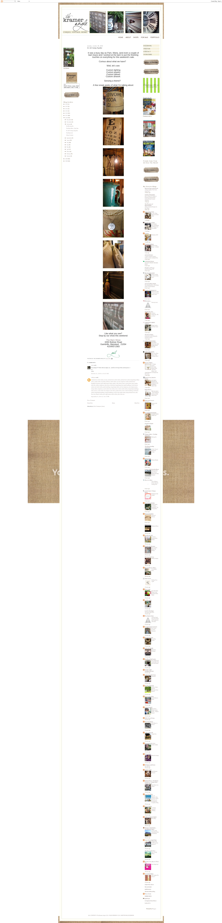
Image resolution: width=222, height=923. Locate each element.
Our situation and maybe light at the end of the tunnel (155, 662)
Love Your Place (149, 794)
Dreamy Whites (148, 362)
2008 (66, 161)
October (69, 124)
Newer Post (90, 403)
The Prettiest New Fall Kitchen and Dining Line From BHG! (155, 226)
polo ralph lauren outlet (106, 383)
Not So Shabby (148, 806)
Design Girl (147, 754)
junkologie (147, 898)
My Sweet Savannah (150, 273)
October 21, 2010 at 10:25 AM (100, 373)
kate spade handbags (126, 385)
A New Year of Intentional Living (154, 450)
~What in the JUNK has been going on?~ (154, 843)
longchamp (133, 380)
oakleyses (93, 377)
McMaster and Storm (150, 765)
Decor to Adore (148, 480)
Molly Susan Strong (149, 718)
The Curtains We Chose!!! (155, 875)
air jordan (103, 381)
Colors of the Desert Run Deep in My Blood (155, 832)
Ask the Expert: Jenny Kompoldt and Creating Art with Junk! (154, 619)
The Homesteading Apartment (149, 446)
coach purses (128, 383)
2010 (66, 117)
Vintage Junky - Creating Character (151, 434)
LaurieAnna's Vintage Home (150, 491)
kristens (147, 233)
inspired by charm (149, 884)
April (68, 149)
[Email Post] (111, 358)
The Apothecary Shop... (150, 567)
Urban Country (69, 135)
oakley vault (115, 383)
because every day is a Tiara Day (152, 862)
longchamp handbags (133, 389)
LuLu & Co (147, 903)
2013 (66, 111)
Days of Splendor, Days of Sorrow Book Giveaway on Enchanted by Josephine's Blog (154, 799)
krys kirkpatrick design (150, 412)
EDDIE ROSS (148, 896)
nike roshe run (121, 394)
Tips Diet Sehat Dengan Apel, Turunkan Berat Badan (154, 593)
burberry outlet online (111, 381)
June (68, 144)
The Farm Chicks (149, 334)
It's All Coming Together (72, 130)
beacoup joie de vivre (150, 743)
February (69, 153)
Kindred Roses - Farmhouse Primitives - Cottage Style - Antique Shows (151, 782)
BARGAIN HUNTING (150, 341)
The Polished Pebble (150, 503)
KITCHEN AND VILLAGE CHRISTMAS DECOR (155, 344)
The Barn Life (69, 133)
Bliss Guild (147, 589)
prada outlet (98, 381)
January (69, 156)
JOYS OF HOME (149, 648)
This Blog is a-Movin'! (154, 723)
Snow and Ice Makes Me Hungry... (154, 549)
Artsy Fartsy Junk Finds (151, 840)
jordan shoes (119, 390)
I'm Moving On (69, 126)
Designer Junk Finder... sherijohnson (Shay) (150, 828)
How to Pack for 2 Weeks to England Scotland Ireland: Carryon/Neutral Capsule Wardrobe (151, 198)
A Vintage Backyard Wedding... (153, 809)
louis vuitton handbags (127, 390)
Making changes (154, 558)
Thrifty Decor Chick (150, 222)
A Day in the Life (149, 732)
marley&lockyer (149, 255)
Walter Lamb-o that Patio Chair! (154, 326)
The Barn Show (113, 340)
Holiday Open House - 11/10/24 (155, 246)
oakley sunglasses (100, 385)
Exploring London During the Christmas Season (151, 336)
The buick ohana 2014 (149, 612)
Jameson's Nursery (153, 516)
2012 (66, 113)
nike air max (122, 383)
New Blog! (153, 818)
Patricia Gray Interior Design (150, 378)
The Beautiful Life (149, 685)
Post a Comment (91, 400)
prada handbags (106, 387)
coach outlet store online (109, 389)
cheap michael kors (130, 392)
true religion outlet (97, 394)
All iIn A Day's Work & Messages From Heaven (154, 689)
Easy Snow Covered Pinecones (153, 629)
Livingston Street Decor (150, 900)
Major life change (155, 755)
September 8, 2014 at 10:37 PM (100, 396)
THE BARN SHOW (149, 352)
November (69, 122)
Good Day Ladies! (153, 639)
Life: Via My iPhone (154, 852)
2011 (66, 115)
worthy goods (148, 600)
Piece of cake (148, 894)
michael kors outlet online (97, 380)
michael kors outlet (125, 380)
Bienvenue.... (148, 301)
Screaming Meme (149, 874)
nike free (93, 385)
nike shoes (107, 385)
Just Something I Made (150, 283)
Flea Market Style (149, 616)
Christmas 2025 (154, 234)
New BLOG (147, 766)
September (69, 138)
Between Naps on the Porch (151, 188)
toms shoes (112, 390)
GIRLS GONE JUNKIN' (151, 817)
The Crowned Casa (149, 557)
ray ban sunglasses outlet (123, 381)
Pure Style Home (149, 721)
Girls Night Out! (154, 864)
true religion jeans (133, 387)
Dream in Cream (149, 637)
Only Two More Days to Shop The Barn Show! (154, 355)
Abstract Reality (154, 460)
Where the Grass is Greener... (149, 401)
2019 (66, 104)
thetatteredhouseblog (150, 891)
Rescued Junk (148, 887)
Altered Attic (148, 458)
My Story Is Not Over (150, 851)
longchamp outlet (115, 387)
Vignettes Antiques (149, 244)
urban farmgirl (148, 707)
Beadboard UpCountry (150, 659)
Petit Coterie (148, 578)
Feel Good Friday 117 (149, 269)
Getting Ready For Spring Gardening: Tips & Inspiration (154, 506)
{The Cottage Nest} (149, 212)
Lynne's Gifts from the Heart (152, 469)
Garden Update (154, 744)
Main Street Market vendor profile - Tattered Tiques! (154, 711)
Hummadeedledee (149, 514)
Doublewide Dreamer (150, 546)
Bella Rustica (148, 389)
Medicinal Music (154, 526)
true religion (107, 390)
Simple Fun (153, 734)
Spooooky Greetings (153, 650)
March (68, 151)
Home (113, 403)
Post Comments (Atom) (99, 406)
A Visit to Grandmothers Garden (154, 538)
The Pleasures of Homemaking (149, 204)
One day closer (154, 302)
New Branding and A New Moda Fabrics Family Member (152, 285)
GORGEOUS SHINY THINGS (150, 323)
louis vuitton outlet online (121, 389)
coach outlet (100, 390)
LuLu (92, 365)
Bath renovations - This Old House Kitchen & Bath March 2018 (155, 393)
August (68, 140)
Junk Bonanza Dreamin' (154, 772)
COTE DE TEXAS (149, 261)
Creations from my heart (151, 627)
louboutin (112, 385)
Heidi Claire (148, 524)
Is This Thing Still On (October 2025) (155, 214)
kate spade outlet (121, 392)
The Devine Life (149, 535)
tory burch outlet (98, 387)
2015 (66, 106)
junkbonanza (148, 889)
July (68, 142)
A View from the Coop (150, 675)
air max (106, 380)
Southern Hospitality (150, 195)
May (68, 147)
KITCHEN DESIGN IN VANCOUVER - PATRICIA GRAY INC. (155, 383)
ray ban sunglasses (124, 387)
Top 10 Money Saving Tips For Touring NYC (154, 483)
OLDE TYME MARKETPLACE (149, 670)
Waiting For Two (149, 311)
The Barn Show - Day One (72, 128)
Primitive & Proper (149, 268)
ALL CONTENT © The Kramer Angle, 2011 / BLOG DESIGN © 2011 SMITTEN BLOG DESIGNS (111, 915)
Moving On (153, 437)
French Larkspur (149, 423)
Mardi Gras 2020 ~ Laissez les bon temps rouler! (155, 293)
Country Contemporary (150, 290)
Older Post (137, 403)
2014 (66, 108)
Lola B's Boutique (149, 611)
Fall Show (153, 676)
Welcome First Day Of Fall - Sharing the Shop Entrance (155, 473)
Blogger (154, 908)
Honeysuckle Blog (149, 696)
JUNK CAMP (148, 770)
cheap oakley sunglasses (97, 389)
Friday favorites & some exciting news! (154, 276)
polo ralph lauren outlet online (110, 394)
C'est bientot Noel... (154, 569)
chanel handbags (109, 392)
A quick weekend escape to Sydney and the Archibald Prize (151, 257)
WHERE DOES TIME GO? (155, 414)
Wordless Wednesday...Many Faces (154, 314)
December (69, 119)
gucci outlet (134, 383)
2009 (66, 159)
